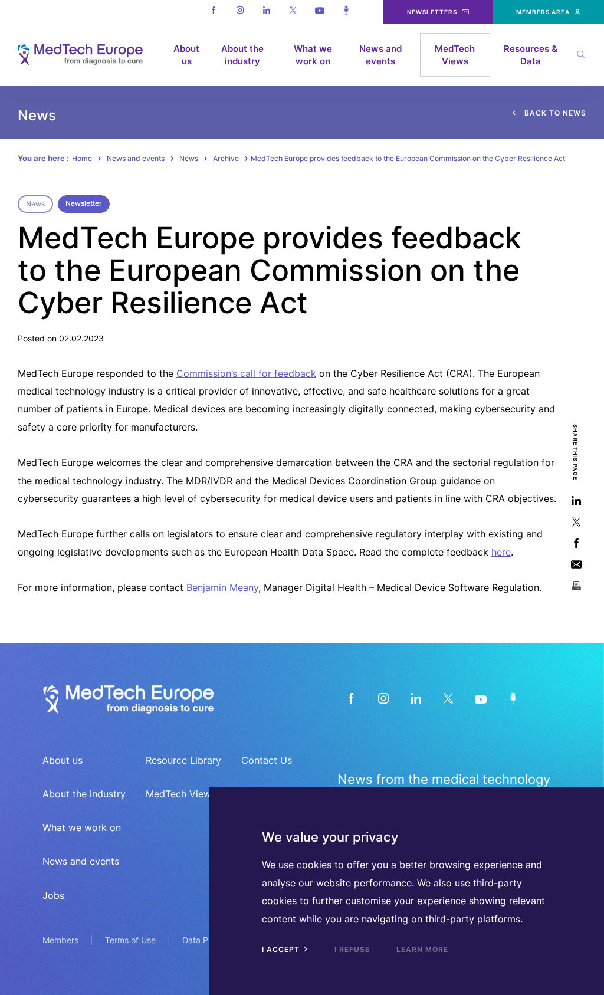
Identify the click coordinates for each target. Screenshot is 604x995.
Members (60, 940)
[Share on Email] (576, 564)
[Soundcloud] (346, 12)
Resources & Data (530, 55)
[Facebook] (213, 12)
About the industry (242, 55)
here (501, 552)
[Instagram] (239, 12)
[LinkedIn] (415, 698)
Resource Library (183, 760)
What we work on (313, 55)
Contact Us (266, 760)
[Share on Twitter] (576, 521)
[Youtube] (319, 12)
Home (82, 158)
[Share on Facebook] (576, 543)
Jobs (53, 895)
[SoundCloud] (513, 698)
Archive (226, 158)
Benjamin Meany (222, 587)
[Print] (576, 585)
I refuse (352, 949)
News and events (380, 55)
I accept (282, 949)
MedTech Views (455, 55)
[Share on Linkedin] (576, 500)
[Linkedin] (266, 12)
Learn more (422, 949)
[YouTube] (480, 698)
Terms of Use (130, 940)
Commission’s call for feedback (246, 373)
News (188, 158)
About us (186, 55)
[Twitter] (293, 12)
